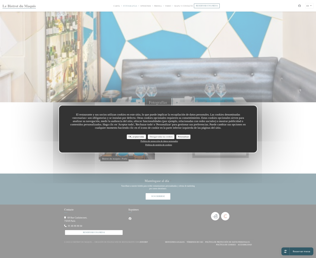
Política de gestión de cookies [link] (158, 145)
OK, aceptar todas (136, 136)
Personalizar (183, 136)
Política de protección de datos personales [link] (159, 141)
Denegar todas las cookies (161, 136)
